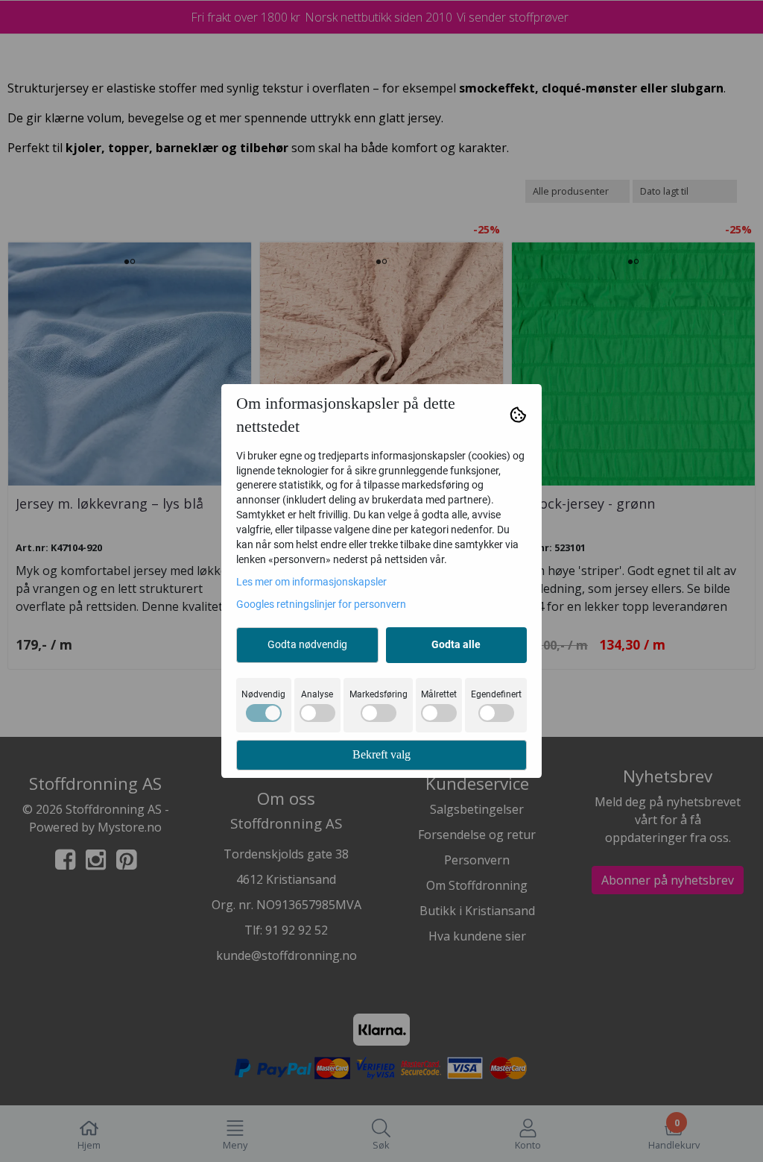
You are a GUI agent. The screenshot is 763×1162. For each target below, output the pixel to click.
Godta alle (456, 644)
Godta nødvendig (307, 644)
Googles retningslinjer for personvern (321, 604)
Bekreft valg (381, 754)
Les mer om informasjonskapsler (311, 582)
